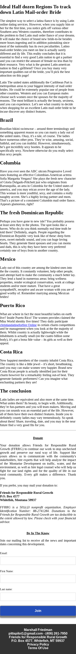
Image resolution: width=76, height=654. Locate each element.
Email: (4, 553)
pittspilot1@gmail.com (26, 633)
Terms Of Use (38, 648)
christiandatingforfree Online (18, 325)
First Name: (7, 571)
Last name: (6, 589)
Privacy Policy (38, 644)
